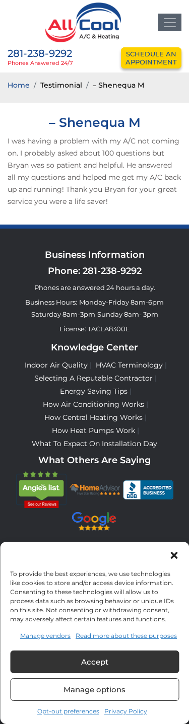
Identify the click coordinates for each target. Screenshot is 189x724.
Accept (94, 662)
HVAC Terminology (129, 365)
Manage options (94, 689)
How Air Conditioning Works (93, 404)
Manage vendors (45, 635)
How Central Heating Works (93, 417)
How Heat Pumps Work (93, 430)
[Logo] (83, 21)
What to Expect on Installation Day (94, 443)
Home (19, 85)
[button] (174, 554)
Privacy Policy (125, 711)
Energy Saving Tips (94, 391)
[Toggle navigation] (169, 22)
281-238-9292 (40, 53)
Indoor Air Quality (56, 365)
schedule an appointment (151, 58)
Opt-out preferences (68, 711)
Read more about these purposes (126, 635)
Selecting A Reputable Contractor (93, 378)
